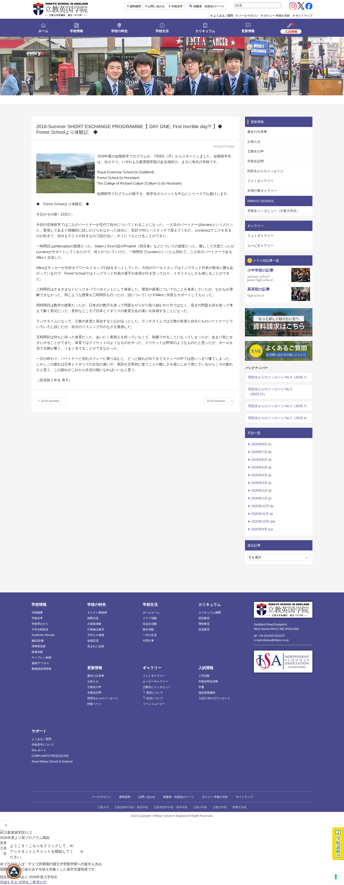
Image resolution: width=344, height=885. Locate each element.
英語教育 (204, 618)
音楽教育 (204, 629)
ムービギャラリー (260, 245)
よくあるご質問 (223, 15)
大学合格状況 (40, 629)
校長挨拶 (37, 652)
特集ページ (94, 704)
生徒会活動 (150, 623)
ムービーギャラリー (155, 681)
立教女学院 (220, 807)
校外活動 (148, 629)
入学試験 (204, 675)
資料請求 (124, 797)
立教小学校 (200, 807)
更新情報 (248, 31)
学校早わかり (40, 623)
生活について (154, 698)
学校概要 (37, 612)
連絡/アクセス (40, 663)
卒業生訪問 (255, 161)
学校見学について (43, 744)
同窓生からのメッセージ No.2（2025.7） (278, 406)
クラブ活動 (150, 618)
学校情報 (76, 31)
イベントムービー (154, 704)
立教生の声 (255, 151)
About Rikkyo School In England (52, 761)
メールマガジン (248, 15)
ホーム (43, 31)
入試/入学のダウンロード (214, 698)
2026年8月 (259, 444)
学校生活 (162, 31)
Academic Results (43, 635)
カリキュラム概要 (209, 612)
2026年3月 (259, 483)
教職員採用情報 (41, 668)
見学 (177, 6)
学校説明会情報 (208, 681)
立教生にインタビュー (157, 687)
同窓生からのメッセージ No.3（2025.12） (270, 391)
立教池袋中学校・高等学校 (131, 807)
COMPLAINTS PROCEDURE (50, 756)
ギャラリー (152, 668)
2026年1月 (259, 498)
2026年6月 (259, 459)
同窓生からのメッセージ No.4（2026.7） (278, 377)
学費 (201, 687)
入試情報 (205, 668)
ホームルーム (151, 612)
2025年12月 (260, 506)
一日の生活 (150, 635)
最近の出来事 (257, 132)
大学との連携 (95, 635)
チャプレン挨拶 (41, 657)
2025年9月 (259, 529)
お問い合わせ (156, 6)
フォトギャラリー (260, 181)
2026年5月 (259, 467)
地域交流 (93, 640)
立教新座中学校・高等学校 (170, 807)
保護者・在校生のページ (178, 797)
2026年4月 (259, 475)
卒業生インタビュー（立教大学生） (273, 211)
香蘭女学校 (239, 807)
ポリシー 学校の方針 (277, 15)
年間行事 (148, 640)
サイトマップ (304, 15)
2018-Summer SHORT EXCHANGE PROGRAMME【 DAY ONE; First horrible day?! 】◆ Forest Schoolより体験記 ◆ (54, 401)
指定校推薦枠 (206, 692)
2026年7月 (259, 452)
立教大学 (103, 807)
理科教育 (204, 623)
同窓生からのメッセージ (265, 171)
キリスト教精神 (97, 612)
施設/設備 (38, 640)
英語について (154, 692)
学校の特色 (119, 31)
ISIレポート (39, 750)
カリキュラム (205, 31)
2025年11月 (260, 514)
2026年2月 (259, 490)
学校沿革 (37, 618)
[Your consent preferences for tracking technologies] (335, 876)
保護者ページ (208, 6)
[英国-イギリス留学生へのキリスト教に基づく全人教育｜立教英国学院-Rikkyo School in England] (61, 9)
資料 (135, 6)
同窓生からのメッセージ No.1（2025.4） (278, 418)
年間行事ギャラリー (262, 191)
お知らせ (253, 141)
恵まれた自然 (95, 646)
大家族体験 (94, 623)
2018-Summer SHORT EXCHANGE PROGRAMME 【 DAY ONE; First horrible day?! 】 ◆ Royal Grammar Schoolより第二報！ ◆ (221, 401)
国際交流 (93, 618)
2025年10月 (260, 521)
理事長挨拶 (39, 646)
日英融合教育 (95, 629)
